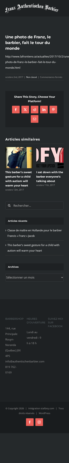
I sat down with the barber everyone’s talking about (49, 176)
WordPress (44, 413)
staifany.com (47, 408)
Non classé (31, 77)
